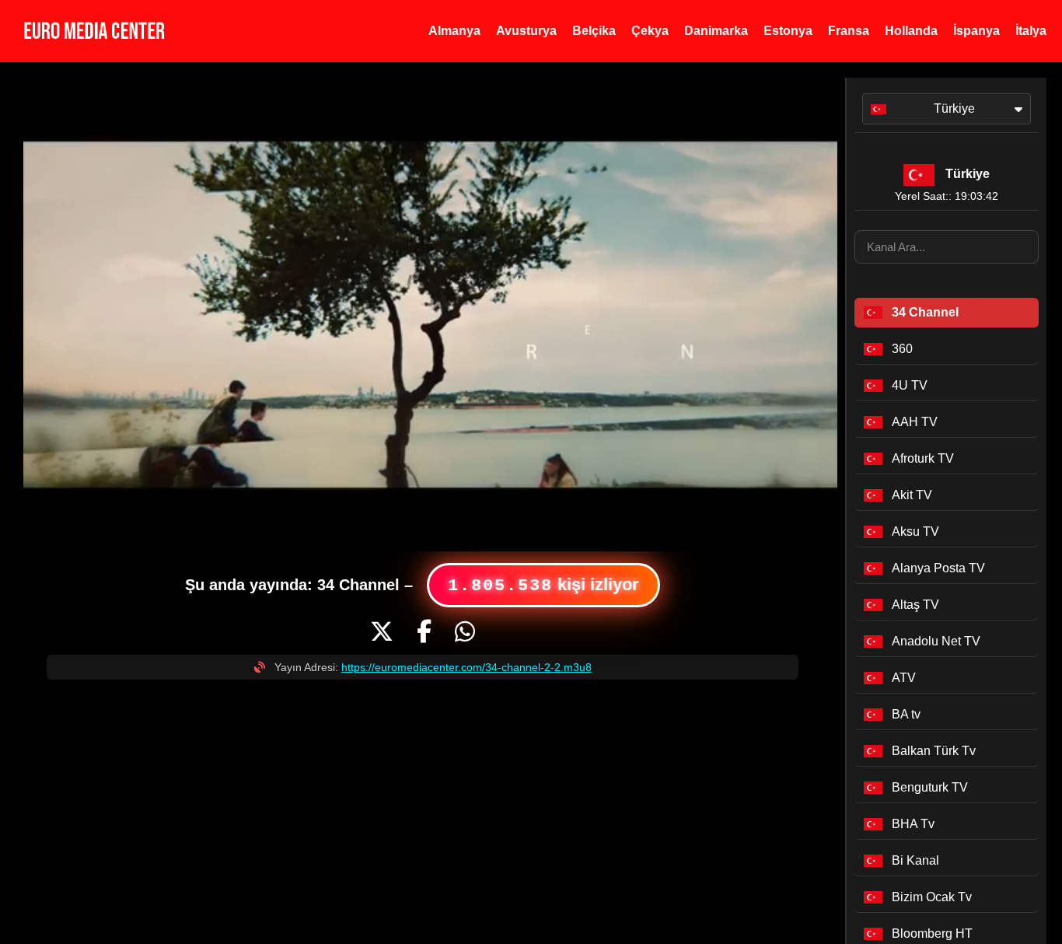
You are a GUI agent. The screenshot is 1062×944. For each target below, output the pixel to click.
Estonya (787, 30)
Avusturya (526, 30)
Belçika (594, 30)
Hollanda (911, 30)
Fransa (848, 30)
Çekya (650, 30)
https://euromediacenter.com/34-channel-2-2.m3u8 (466, 667)
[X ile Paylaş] (381, 632)
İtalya (1030, 30)
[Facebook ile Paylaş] (424, 632)
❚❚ (44, 527)
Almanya (454, 30)
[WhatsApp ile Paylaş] (465, 632)
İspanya (976, 30)
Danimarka (716, 30)
